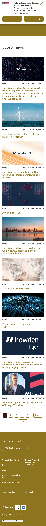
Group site (30, 492)
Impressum (7, 465)
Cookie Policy (8, 492)
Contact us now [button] (12, 448)
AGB (4, 470)
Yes (7, 19)
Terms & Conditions (11, 460)
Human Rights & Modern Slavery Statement (32, 462)
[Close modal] (42, 3)
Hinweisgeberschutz (11, 482)
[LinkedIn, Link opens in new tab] (23, 507)
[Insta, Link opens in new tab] (17, 507)
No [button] (28, 19)
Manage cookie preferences (12, 521)
